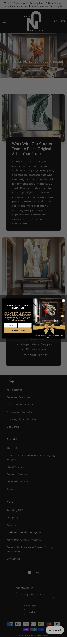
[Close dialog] (63, 300)
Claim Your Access (17, 330)
